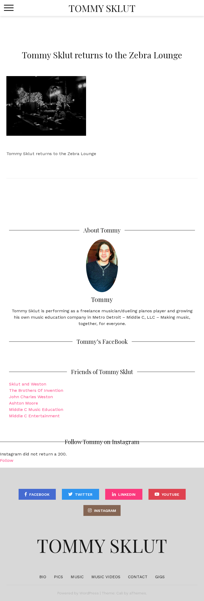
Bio (42, 576)
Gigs (160, 576)
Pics (58, 576)
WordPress (89, 593)
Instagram (105, 510)
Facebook (39, 494)
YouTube (170, 494)
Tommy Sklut (102, 8)
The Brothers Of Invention (36, 390)
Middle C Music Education (36, 409)
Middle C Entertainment (34, 415)
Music (77, 576)
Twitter (83, 494)
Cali (119, 593)
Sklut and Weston (27, 384)
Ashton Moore (23, 403)
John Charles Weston (31, 396)
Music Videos (105, 576)
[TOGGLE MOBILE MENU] (9, 8)
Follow (6, 460)
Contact (137, 576)
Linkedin (126, 494)
